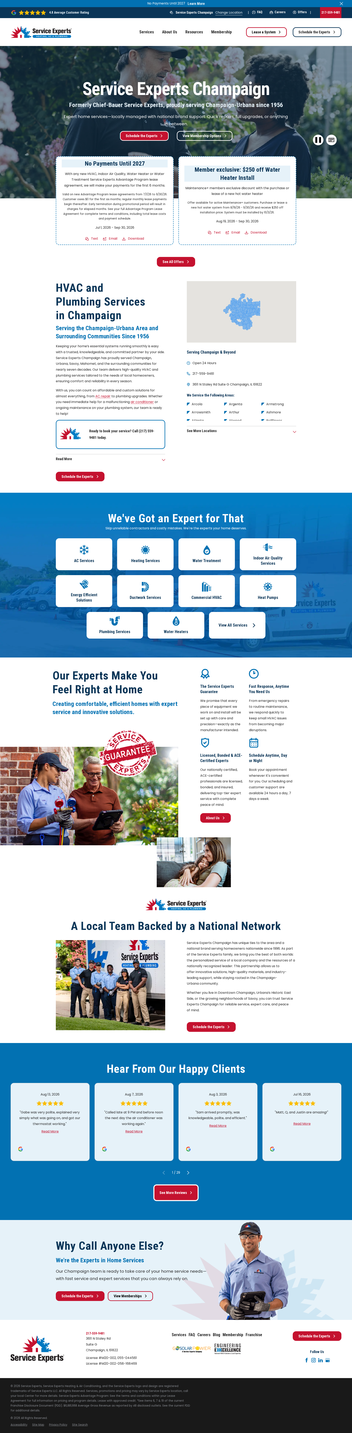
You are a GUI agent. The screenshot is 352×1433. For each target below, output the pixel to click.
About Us (213, 818)
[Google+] (327, 1360)
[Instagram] (313, 1360)
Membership (233, 1335)
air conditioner (142, 402)
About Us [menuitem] (169, 32)
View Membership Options (202, 136)
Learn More (196, 4)
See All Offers (173, 262)
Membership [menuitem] (221, 32)
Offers (302, 12)
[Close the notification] (341, 3)
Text (94, 238)
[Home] (41, 32)
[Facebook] (306, 1360)
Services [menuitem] (146, 32)
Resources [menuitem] (194, 32)
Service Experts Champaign (194, 12)
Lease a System (264, 32)
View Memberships (128, 1296)
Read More (50, 1131)
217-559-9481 (330, 12)
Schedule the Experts (314, 32)
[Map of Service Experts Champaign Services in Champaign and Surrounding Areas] (241, 312)
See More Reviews (173, 1193)
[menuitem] (19, 1424)
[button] (331, 140)
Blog (216, 1335)
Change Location (228, 12)
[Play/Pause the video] (318, 140)
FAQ (259, 12)
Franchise (254, 1335)
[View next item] (188, 1173)
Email (113, 238)
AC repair (103, 396)
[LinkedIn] (320, 1360)
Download (136, 238)
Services (179, 1335)
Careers (280, 12)
